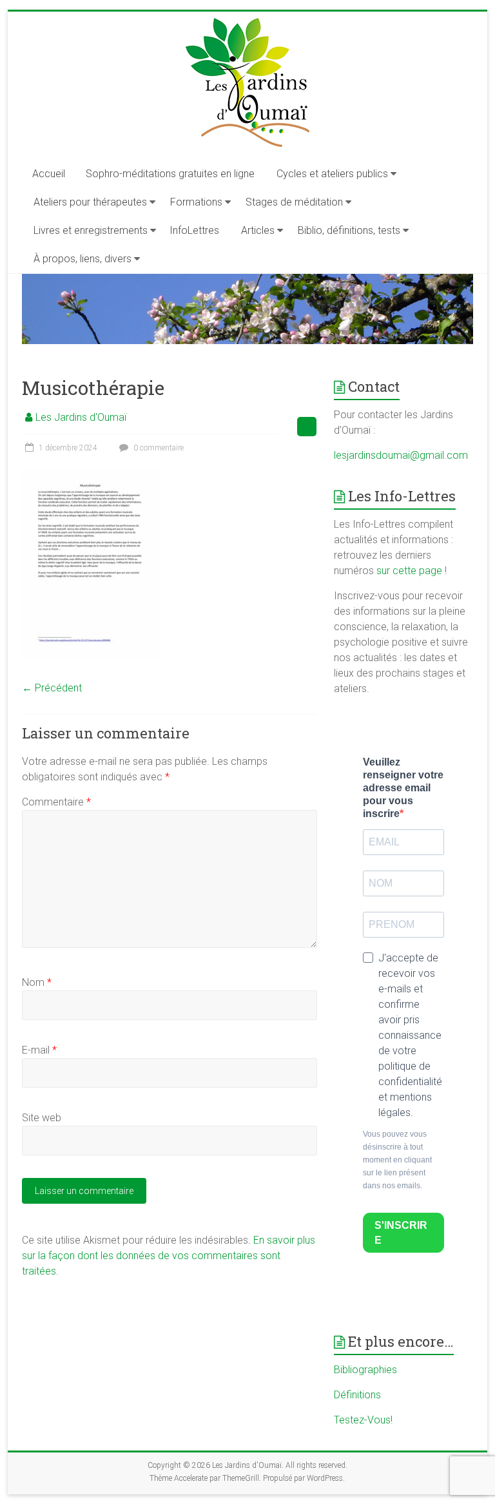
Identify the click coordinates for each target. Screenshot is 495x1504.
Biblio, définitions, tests (349, 230)
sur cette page (410, 570)
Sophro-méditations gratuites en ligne (170, 174)
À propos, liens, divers (82, 259)
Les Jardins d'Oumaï (80, 417)
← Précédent (52, 688)
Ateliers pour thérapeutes (90, 202)
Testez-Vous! (363, 1420)
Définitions (357, 1395)
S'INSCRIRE (400, 1233)
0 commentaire (157, 447)
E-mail (39, 1050)
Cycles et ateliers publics (332, 174)
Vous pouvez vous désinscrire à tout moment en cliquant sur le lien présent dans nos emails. (397, 1160)
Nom (37, 982)
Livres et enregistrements (91, 230)
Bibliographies (365, 1370)
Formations (196, 202)
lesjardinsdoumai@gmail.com (401, 455)
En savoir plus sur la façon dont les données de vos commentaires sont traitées (168, 1255)
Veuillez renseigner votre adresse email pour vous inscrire (403, 788)
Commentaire (56, 802)
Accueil (48, 174)
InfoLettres (194, 230)
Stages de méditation (294, 202)
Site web (41, 1118)
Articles (258, 230)
